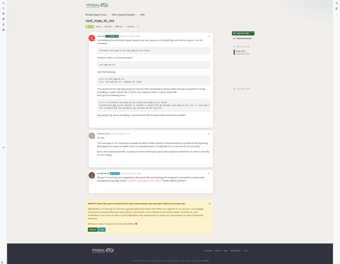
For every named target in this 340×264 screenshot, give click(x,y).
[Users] (3, 24)
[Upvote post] (198, 122)
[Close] (210, 203)
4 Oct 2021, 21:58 (133, 36)
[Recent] (3, 8)
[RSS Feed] (138, 26)
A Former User (103, 134)
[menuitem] (336, 3)
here (135, 40)
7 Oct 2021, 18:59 (134, 173)
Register (93, 229)
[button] (3, 147)
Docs (246, 250)
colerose (101, 36)
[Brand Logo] (97, 5)
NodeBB (205, 261)
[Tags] (3, 14)
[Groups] (3, 30)
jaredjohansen (103, 173)
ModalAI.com (235, 250)
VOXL (90, 26)
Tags (226, 250)
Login (102, 229)
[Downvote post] (207, 122)
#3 (209, 173)
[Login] (336, 3)
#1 (209, 36)
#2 (209, 134)
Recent (218, 250)
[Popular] (3, 19)
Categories (208, 250)
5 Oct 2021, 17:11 (124, 134)
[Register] (336, 8)
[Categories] (3, 3)
